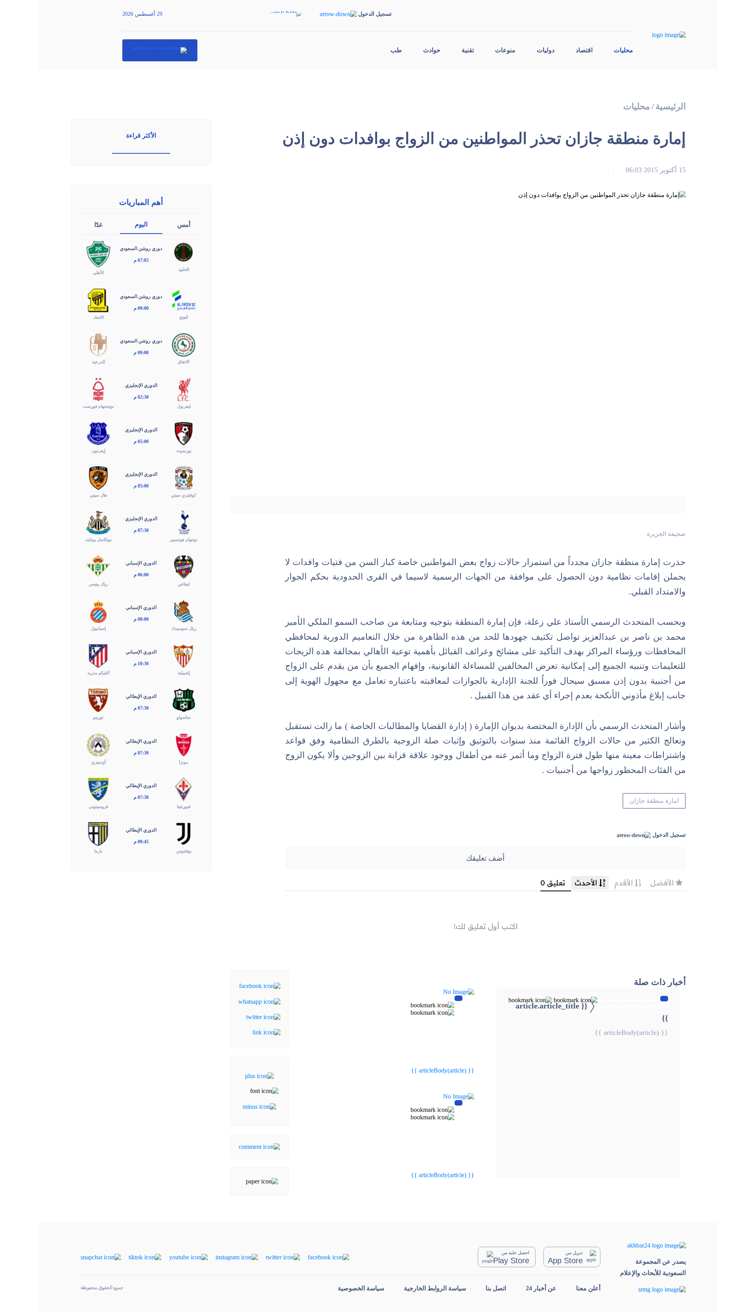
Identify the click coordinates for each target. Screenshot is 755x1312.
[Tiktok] (145, 1256)
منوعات (505, 50)
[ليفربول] (183, 388)
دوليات (545, 50)
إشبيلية (184, 672)
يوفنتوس (184, 850)
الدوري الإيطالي (141, 696)
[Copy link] (266, 1032)
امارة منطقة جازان (654, 800)
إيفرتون (98, 450)
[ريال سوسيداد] (183, 610)
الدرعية (98, 361)
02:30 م (141, 397)
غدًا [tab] (98, 224)
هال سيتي (98, 495)
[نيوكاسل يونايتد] (98, 522)
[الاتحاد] (98, 299)
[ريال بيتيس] (98, 566)
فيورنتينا (183, 806)
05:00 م (141, 441)
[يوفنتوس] (183, 833)
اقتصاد (584, 50)
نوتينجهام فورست (98, 406)
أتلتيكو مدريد (98, 672)
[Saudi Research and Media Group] (653, 1289)
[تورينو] (98, 699)
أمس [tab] (183, 224)
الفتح (183, 317)
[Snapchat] (101, 1256)
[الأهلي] (98, 253)
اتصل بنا (496, 1288)
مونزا (183, 762)
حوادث (431, 50)
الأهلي (98, 272)
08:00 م (141, 619)
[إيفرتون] (98, 433)
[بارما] (98, 833)
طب (396, 50)
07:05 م (141, 260)
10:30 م (141, 663)
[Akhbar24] (653, 1245)
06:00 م (141, 575)
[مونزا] (183, 744)
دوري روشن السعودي (141, 248)
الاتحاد (98, 317)
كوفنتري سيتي (183, 495)
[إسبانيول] (98, 610)
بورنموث (184, 450)
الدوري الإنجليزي (141, 385)
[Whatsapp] (259, 1000)
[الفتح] (183, 299)
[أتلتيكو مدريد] (98, 655)
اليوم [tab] (141, 224)
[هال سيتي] (98, 477)
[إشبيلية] (183, 655)
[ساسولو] (183, 699)
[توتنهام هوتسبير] (183, 522)
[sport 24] (160, 50)
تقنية (468, 50)
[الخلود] (183, 251)
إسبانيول (98, 628)
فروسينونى (98, 806)
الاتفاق (184, 361)
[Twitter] (263, 1016)
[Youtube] (188, 1256)
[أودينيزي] (98, 744)
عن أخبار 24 (541, 1288)
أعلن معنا (588, 1288)
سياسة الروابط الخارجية (435, 1288)
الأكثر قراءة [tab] (141, 135)
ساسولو (184, 717)
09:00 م (141, 308)
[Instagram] (236, 1256)
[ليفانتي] (183, 566)
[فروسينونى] (98, 788)
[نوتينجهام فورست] (98, 388)
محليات (623, 50)
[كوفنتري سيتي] (183, 477)
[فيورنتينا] (183, 788)
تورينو (98, 717)
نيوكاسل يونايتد (98, 539)
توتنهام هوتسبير (183, 539)
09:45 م (141, 842)
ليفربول (184, 406)
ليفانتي (184, 583)
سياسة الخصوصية (361, 1288)
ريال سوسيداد (183, 628)
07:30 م (141, 530)
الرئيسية (671, 106)
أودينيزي (98, 762)
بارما (98, 850)
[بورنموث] (183, 433)
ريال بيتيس (98, 583)
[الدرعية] (98, 343)
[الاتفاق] (183, 343)
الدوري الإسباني (141, 563)
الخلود (183, 269)
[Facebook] (259, 985)
